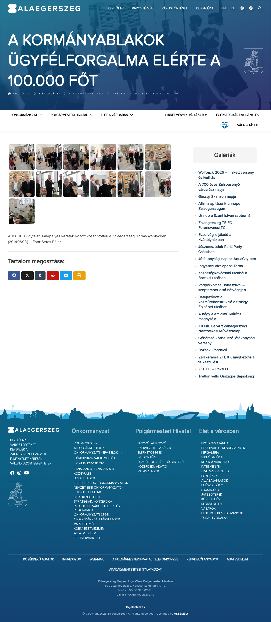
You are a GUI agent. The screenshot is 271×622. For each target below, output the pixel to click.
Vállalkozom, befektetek (30, 463)
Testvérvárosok (88, 538)
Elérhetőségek (150, 452)
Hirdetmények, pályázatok (186, 115)
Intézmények (211, 466)
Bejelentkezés (135, 607)
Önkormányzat (24, 115)
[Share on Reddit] (53, 275)
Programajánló (214, 443)
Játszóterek (211, 494)
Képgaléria (205, 8)
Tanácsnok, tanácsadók (94, 469)
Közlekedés (210, 499)
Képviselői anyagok (202, 559)
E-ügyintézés (148, 457)
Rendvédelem (212, 504)
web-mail (97, 559)
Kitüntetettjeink (87, 492)
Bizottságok (84, 478)
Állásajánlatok (214, 480)
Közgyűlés (82, 473)
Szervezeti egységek (154, 448)
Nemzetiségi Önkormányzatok (98, 487)
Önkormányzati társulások (97, 519)
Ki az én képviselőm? (90, 463)
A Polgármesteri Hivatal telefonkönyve (145, 559)
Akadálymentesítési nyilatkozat (135, 569)
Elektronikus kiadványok (222, 513)
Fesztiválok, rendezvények (223, 448)
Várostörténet (175, 8)
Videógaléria (212, 457)
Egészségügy (212, 485)
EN (223, 8)
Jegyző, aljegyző (152, 443)
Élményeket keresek (26, 458)
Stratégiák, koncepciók (93, 501)
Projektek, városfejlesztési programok (97, 508)
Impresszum (71, 559)
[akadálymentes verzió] (250, 8)
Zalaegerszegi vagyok (28, 454)
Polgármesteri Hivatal (69, 115)
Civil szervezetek (215, 471)
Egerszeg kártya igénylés (237, 115)
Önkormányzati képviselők (96, 452)
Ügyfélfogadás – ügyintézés (161, 462)
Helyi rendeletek (87, 497)
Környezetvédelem (89, 528)
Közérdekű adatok (153, 466)
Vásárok (208, 508)
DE (233, 8)
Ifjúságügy (210, 490)
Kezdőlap (115, 8)
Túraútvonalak (214, 518)
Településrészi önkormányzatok (101, 483)
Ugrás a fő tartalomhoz (252, 2)
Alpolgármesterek (89, 448)
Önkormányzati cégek (92, 514)
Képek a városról (215, 462)
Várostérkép (142, 8)
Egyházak (209, 476)
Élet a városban (114, 115)
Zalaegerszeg (44, 8)
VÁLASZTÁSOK (248, 125)
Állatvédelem (85, 533)
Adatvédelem (237, 559)
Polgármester (85, 443)
